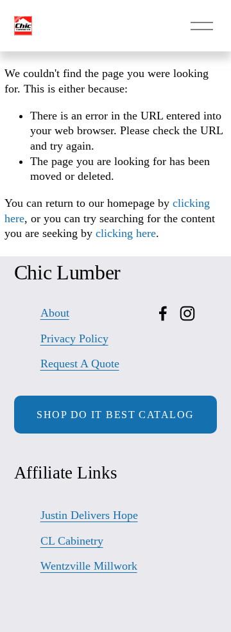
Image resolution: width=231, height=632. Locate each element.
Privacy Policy (74, 338)
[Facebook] (163, 313)
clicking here (126, 233)
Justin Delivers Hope (89, 515)
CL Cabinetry (71, 540)
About (54, 312)
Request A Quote (79, 363)
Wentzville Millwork (88, 565)
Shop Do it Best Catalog (115, 414)
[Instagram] (187, 313)
